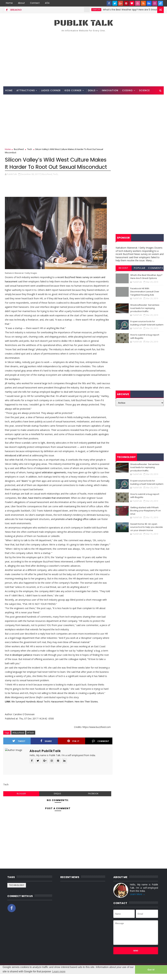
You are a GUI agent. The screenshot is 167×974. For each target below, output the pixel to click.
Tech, (55, 174)
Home (9, 3)
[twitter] (114, 3)
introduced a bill (13, 455)
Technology (16, 885)
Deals (91, 90)
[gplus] (120, 3)
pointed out (94, 442)
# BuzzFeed (18, 732)
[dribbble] (137, 3)
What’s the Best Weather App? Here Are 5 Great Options (120, 9)
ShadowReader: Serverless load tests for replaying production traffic (144, 308)
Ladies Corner (51, 90)
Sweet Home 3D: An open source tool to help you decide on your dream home (146, 527)
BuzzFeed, (47, 174)
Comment (103, 741)
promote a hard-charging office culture (75, 519)
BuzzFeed (19, 149)
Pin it (75, 741)
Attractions (25, 90)
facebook (93, 793)
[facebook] (109, 3)
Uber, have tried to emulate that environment (46, 497)
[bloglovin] (131, 3)
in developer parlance (21, 654)
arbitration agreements (54, 472)
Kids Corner (73, 90)
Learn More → (137, 894)
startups (81, 9)
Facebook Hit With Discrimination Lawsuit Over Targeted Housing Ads (144, 291)
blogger (21, 793)
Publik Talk (83, 23)
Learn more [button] (58, 971)
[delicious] (160, 3)
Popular (139, 268)
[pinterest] (126, 3)
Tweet (21, 741)
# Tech (30, 732)
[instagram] (154, 3)
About (21, 3)
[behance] (149, 3)
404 (47, 3)
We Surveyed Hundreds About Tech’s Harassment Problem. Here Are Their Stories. (54, 701)
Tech (29, 149)
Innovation (110, 90)
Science (144, 90)
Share (48, 741)
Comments (155, 268)
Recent (124, 268)
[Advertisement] (83, 58)
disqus (57, 793)
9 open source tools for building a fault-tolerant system (146, 323)
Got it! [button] (151, 969)
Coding (127, 90)
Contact (35, 3)
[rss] (143, 3)
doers (25, 480)
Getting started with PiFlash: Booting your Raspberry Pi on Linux (145, 510)
